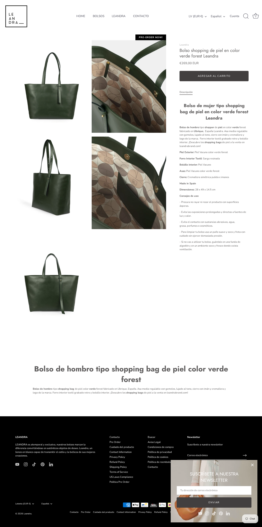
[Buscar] (246, 16)
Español (216, 16)
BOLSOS (98, 16)
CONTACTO (141, 16)
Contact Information (121, 452)
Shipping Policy (118, 467)
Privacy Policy (117, 457)
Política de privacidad (160, 452)
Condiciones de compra (161, 447)
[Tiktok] (214, 513)
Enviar (214, 502)
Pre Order (115, 442)
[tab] (188, 92)
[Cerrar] (252, 465)
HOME (80, 16)
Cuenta (234, 16)
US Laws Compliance (121, 477)
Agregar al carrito (214, 76)
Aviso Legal (154, 442)
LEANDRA (118, 16)
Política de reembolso (160, 462)
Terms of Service (119, 472)
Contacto (115, 437)
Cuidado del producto (122, 447)
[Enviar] (245, 455)
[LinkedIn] (228, 513)
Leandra (184, 45)
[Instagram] (207, 513)
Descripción (186, 92)
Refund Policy (117, 462)
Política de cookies (158, 457)
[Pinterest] (221, 513)
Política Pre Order (119, 482)
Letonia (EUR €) (23, 503)
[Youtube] (200, 513)
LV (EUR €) (196, 16)
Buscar (151, 437)
